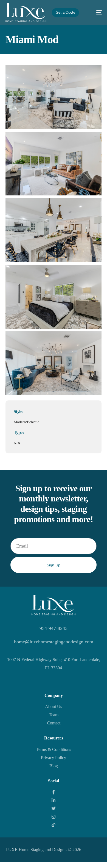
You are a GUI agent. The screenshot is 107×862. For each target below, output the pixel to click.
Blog (53, 765)
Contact (53, 723)
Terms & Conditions (53, 749)
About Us (53, 706)
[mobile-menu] (95, 12)
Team (53, 714)
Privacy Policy (53, 757)
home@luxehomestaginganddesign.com (53, 641)
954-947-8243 (53, 628)
